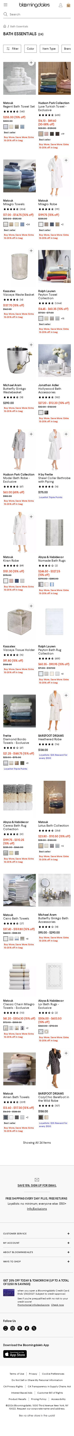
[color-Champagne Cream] (41, 846)
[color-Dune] (57, 224)
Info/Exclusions (37, 1208)
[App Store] (15, 1354)
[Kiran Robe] (19, 532)
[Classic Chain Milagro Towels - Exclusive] (19, 976)
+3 (27, 763)
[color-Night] (52, 224)
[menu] (5, 4)
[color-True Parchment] (46, 318)
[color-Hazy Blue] (22, 127)
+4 (62, 673)
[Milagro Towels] (19, 175)
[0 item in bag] (68, 5)
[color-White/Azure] (17, 939)
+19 (62, 133)
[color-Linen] (11, 224)
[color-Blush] (11, 581)
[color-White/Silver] (11, 939)
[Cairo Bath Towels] (19, 890)
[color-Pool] (57, 846)
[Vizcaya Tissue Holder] (19, 621)
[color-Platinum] (46, 224)
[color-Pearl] (22, 939)
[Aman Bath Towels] (19, 1068)
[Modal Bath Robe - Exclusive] (19, 449)
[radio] (5, 126)
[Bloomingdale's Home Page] (34, 5)
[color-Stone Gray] (52, 318)
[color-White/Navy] (22, 1028)
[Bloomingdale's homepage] (5, 26)
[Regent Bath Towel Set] (19, 78)
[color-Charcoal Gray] (52, 134)
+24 (28, 224)
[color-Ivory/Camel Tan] (17, 1028)
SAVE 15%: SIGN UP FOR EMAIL (37, 1185)
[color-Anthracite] (17, 1117)
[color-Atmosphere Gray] (41, 584)
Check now (57, 1305)
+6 (62, 845)
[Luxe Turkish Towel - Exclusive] (54, 78)
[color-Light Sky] (41, 674)
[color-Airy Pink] (46, 134)
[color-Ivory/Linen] (46, 1032)
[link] (19, 121)
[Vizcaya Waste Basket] (19, 266)
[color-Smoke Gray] (46, 413)
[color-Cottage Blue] (57, 318)
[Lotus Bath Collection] (54, 797)
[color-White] (6, 127)
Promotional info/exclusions (34, 1305)
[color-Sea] (17, 581)
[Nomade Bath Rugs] (54, 532)
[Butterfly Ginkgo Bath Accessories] (54, 890)
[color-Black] (57, 134)
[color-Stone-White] (46, 1117)
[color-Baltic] (6, 1117)
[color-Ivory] (11, 127)
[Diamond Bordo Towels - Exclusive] (19, 711)
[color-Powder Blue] (52, 584)
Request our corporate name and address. (41, 1408)
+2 (62, 224)
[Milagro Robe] (54, 175)
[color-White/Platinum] (41, 1032)
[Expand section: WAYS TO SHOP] (37, 1261)
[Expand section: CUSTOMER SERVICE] (37, 1233)
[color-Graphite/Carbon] (41, 1117)
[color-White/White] (6, 939)
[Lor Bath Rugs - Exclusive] (54, 976)
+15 (62, 318)
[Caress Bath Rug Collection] (19, 797)
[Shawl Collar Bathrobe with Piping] (54, 449)
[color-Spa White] (41, 318)
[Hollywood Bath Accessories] (54, 360)
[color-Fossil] (17, 127)
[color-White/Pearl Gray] (11, 1028)
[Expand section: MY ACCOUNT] (37, 1242)
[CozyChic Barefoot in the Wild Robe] (54, 1068)
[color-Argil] (17, 763)
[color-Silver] (22, 581)
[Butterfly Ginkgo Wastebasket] (19, 360)
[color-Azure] (22, 224)
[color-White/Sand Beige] (6, 1028)
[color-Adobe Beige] (41, 134)
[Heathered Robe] (54, 711)
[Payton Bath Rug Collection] (54, 621)
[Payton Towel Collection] (54, 266)
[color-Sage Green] (22, 763)
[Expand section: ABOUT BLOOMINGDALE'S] (37, 1252)
